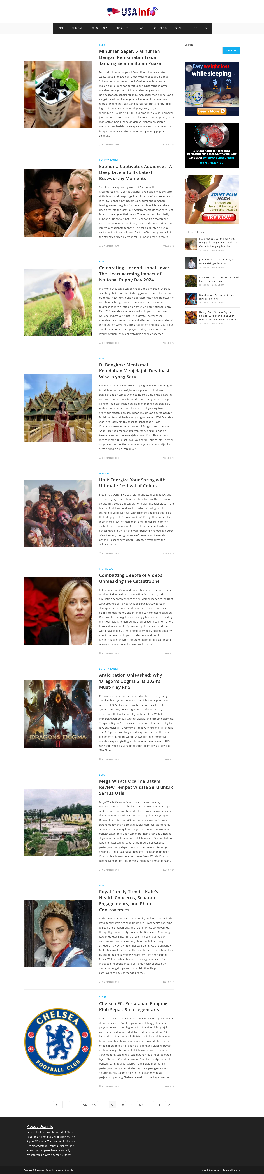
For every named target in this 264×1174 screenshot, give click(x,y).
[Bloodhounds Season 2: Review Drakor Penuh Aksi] (191, 299)
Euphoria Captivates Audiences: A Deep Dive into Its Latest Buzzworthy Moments (135, 172)
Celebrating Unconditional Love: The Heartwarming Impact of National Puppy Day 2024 (134, 274)
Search (189, 44)
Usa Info (69, 1169)
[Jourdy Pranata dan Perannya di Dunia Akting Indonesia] (191, 263)
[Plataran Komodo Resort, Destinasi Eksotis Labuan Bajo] (191, 281)
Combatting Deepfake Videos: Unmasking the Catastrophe (131, 578)
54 (85, 1105)
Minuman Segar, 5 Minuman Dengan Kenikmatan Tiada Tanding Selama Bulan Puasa (130, 57)
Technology (107, 568)
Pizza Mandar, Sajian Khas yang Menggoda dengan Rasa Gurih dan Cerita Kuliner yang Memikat (218, 242)
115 (159, 1105)
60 (141, 1105)
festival (104, 473)
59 (131, 1105)
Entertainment (109, 160)
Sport (102, 997)
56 (103, 1105)
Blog (102, 45)
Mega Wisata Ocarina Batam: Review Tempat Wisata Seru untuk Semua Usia (136, 787)
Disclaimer (214, 1169)
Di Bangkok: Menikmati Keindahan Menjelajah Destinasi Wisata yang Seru (134, 371)
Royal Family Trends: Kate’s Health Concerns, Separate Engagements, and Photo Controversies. (128, 900)
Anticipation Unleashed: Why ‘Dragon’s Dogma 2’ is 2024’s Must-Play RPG (130, 681)
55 (94, 1105)
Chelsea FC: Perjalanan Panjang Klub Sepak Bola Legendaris (133, 1006)
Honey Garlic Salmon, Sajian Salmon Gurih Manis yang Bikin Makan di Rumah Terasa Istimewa (218, 315)
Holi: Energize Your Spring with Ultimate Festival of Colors (132, 483)
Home (203, 1169)
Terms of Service (231, 1169)
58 (122, 1105)
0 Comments (218, 250)
